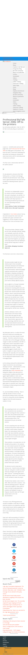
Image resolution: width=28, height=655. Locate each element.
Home (14, 63)
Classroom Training (18, 83)
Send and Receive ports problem (11, 624)
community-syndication (10, 127)
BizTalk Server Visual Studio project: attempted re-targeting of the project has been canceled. (13, 597)
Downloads (16, 76)
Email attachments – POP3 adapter (12, 630)
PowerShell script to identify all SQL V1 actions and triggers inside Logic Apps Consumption (12, 606)
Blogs (14, 65)
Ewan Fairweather (16, 370)
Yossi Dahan (14, 214)
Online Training (17, 81)
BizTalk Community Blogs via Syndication (13, 129)
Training (15, 80)
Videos (15, 78)
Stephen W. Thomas (7, 57)
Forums (15, 74)
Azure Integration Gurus (8, 59)
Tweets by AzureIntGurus (9, 615)
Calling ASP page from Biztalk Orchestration (14, 632)
